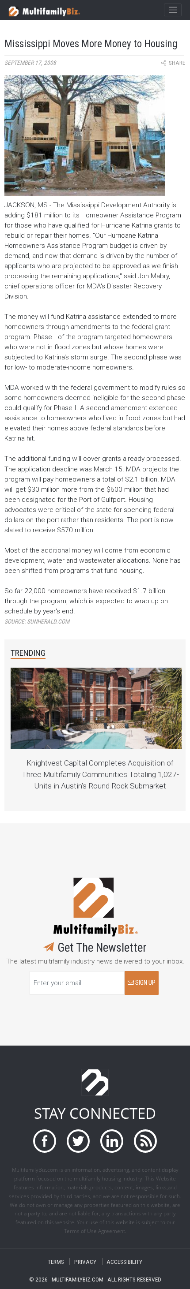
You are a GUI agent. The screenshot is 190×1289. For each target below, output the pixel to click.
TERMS (56, 1261)
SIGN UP (145, 982)
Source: (36, 621)
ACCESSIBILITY (124, 1261)
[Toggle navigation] (172, 10)
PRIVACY (85, 1261)
